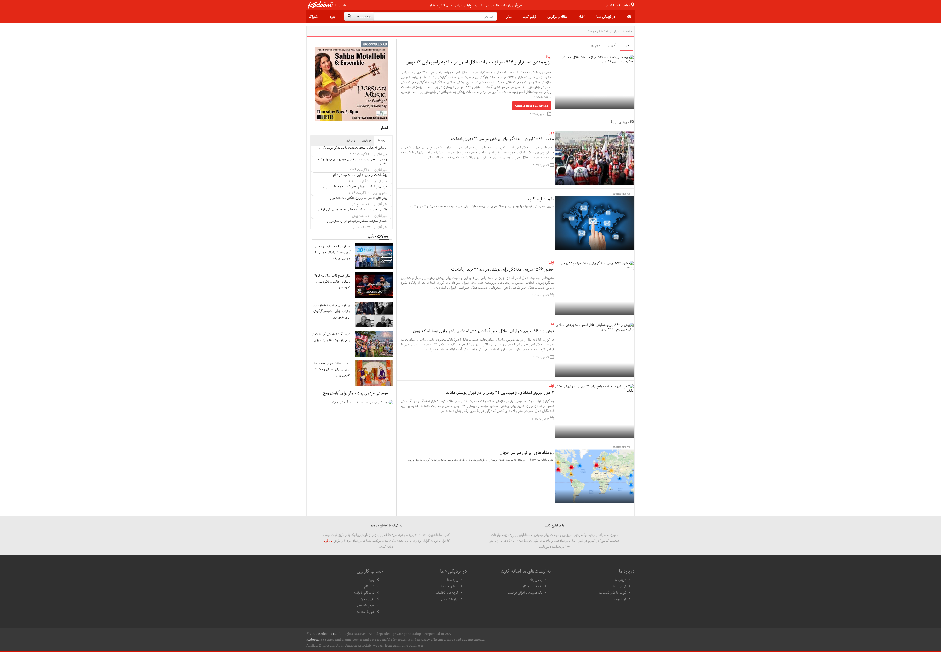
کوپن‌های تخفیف (447, 592)
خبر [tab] (626, 45)
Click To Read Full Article (531, 105)
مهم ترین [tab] (366, 140)
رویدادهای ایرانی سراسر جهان (527, 452)
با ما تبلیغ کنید (540, 199)
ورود (332, 16)
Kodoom (312, 639)
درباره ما (620, 580)
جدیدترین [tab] (350, 140)
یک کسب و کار (532, 586)
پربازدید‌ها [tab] (383, 140)
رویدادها (452, 580)
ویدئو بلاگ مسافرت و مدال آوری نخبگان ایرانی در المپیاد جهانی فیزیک (332, 252)
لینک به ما (619, 599)
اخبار (582, 16)
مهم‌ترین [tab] (595, 45)
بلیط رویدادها (449, 586)
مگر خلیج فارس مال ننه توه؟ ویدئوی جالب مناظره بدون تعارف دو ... (332, 281)
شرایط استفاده (365, 612)
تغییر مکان (367, 599)
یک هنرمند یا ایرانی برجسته (524, 592)
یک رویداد (535, 580)
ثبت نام (369, 586)
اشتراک (313, 16)
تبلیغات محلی (449, 599)
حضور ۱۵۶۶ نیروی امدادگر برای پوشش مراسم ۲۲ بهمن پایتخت (502, 138)
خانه (629, 16)
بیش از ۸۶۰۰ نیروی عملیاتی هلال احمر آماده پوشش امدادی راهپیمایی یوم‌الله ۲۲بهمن (483, 330)
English (340, 5)
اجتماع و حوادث (597, 31)
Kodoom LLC (327, 634)
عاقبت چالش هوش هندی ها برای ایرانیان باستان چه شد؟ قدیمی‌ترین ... (332, 369)
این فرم (328, 540)
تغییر (618, 5)
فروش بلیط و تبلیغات (612, 592)
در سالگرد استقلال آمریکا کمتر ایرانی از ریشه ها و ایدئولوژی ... (331, 340)
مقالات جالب (378, 236)
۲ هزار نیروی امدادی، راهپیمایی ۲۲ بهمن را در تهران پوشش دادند (500, 392)
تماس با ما (619, 586)
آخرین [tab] (612, 45)
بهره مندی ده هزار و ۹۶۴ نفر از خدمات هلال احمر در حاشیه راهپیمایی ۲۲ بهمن (478, 62)
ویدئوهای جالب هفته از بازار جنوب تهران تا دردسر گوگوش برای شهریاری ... (331, 311)
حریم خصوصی (365, 605)
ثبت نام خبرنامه (363, 592)
